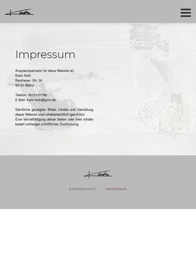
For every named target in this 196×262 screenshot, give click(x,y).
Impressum (116, 189)
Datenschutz (82, 189)
